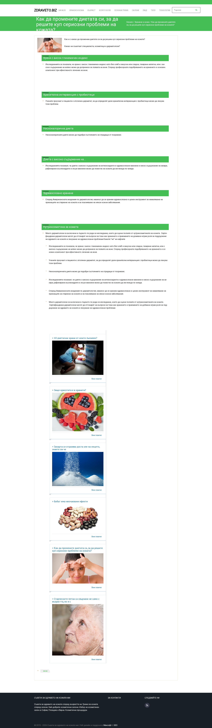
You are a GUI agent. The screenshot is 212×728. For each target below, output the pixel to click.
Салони (135, 10)
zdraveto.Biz (45, 10)
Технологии (164, 10)
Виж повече (97, 378)
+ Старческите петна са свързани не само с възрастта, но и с (75, 600)
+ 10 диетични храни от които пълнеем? (74, 338)
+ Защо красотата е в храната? (69, 390)
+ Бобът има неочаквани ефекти (70, 501)
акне (45, 671)
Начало (62, 10)
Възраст (91, 10)
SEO (115, 725)
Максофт (107, 725)
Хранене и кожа (76, 10)
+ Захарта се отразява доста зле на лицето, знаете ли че (76, 448)
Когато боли (105, 10)
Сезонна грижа (121, 10)
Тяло (153, 10)
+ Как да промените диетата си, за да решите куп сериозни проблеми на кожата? (77, 549)
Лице (145, 10)
